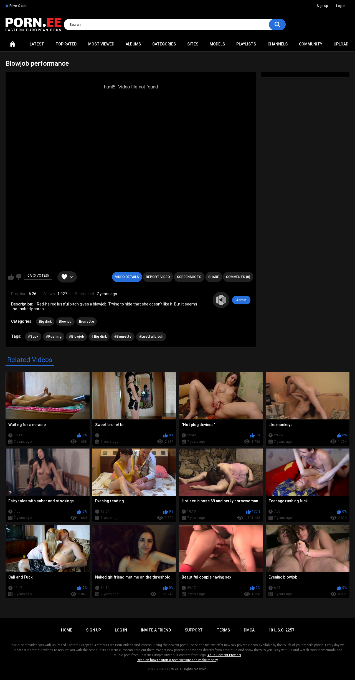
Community (310, 44)
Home (12, 44)
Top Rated (66, 44)
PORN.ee (171, 669)
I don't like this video (18, 277)
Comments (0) (238, 277)
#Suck (33, 336)
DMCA (249, 630)
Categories (164, 44)
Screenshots (189, 277)
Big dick (45, 322)
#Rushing (54, 336)
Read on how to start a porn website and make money (177, 660)
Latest (37, 44)
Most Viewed (101, 44)
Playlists (246, 44)
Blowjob (65, 322)
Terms (223, 630)
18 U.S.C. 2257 (281, 630)
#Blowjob (76, 336)
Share (213, 277)
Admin (241, 300)
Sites (192, 44)
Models (217, 44)
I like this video (11, 277)
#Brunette (123, 336)
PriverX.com (18, 6)
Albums (133, 44)
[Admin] (221, 300)
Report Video (158, 277)
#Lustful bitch (151, 336)
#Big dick (99, 336)
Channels (278, 44)
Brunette (86, 322)
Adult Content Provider (224, 655)
